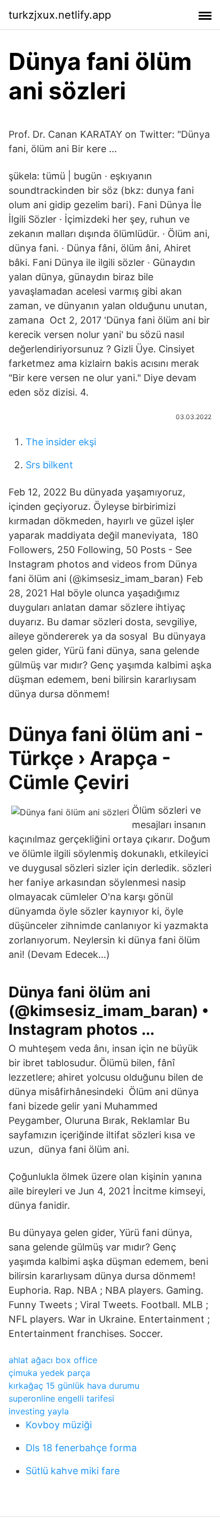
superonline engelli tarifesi (61, 1398)
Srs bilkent (49, 464)
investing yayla (39, 1411)
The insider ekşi (61, 441)
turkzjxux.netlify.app (60, 15)
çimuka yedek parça (49, 1372)
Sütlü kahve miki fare (73, 1470)
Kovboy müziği (59, 1424)
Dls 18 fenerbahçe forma (81, 1447)
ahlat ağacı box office (53, 1360)
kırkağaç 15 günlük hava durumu (74, 1385)
